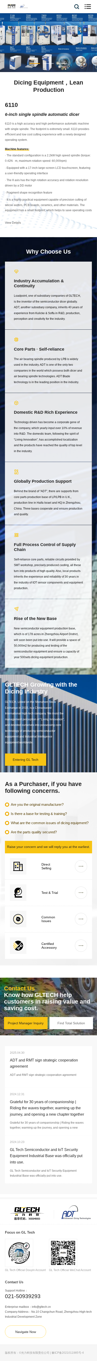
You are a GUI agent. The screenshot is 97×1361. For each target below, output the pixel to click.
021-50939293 (22, 1296)
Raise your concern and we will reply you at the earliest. (48, 847)
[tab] (35, 63)
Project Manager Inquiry (26, 1023)
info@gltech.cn (41, 1306)
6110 (11, 104)
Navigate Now (25, 1332)
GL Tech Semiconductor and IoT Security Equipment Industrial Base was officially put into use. (46, 1156)
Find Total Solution (71, 1023)
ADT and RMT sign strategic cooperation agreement (44, 1063)
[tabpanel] (48, 42)
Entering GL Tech (25, 760)
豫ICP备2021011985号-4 (68, 1352)
